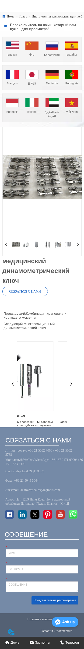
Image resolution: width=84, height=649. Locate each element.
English (12, 54)
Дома (10, 16)
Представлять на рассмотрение (55, 600)
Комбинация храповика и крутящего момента (35, 315)
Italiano (32, 112)
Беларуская (52, 55)
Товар (23, 16)
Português (71, 83)
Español (71, 54)
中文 (32, 54)
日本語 (32, 83)
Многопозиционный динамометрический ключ (29, 326)
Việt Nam (72, 112)
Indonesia (12, 112)
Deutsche (52, 83)
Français (12, 83)
